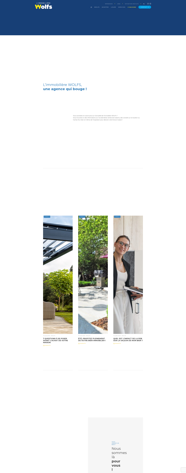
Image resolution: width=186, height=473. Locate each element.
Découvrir (47, 345)
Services (121, 7)
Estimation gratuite (132, 3)
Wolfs (97, 7)
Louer (113, 7)
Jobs (118, 3)
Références (109, 3)
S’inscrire (132, 7)
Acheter (105, 7)
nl (144, 3)
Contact (144, 7)
